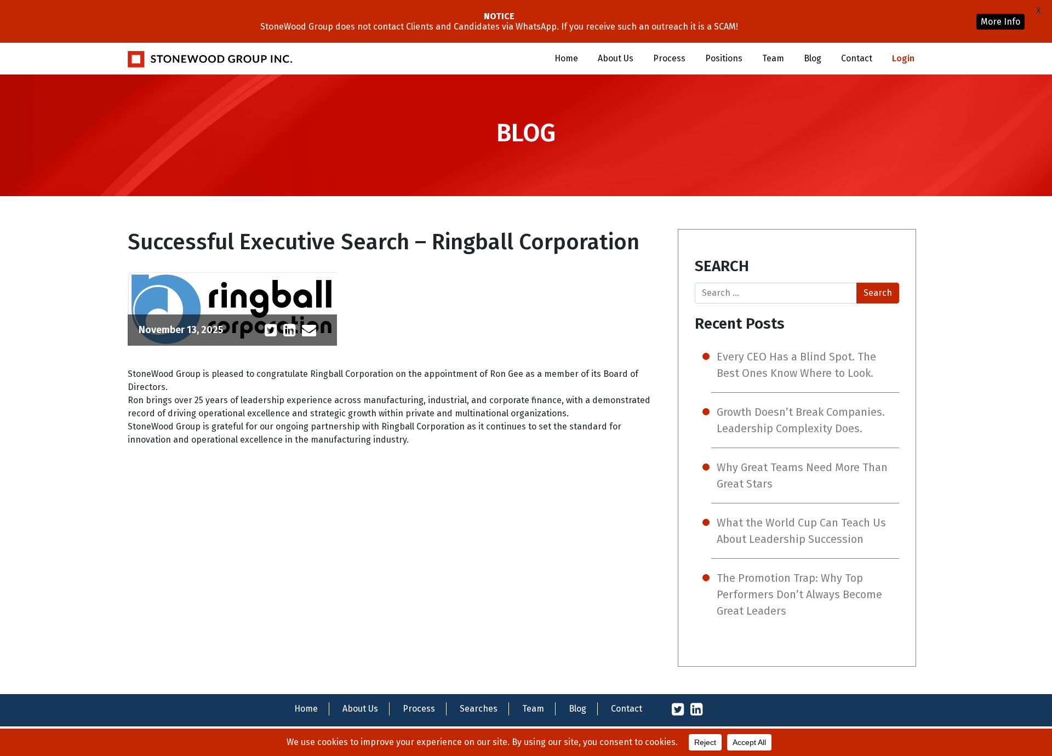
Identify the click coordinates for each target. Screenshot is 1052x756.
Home (566, 58)
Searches (479, 708)
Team (773, 58)
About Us (615, 58)
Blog (812, 58)
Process (669, 58)
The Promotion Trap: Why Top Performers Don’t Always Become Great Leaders (799, 594)
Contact (856, 58)
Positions (723, 58)
